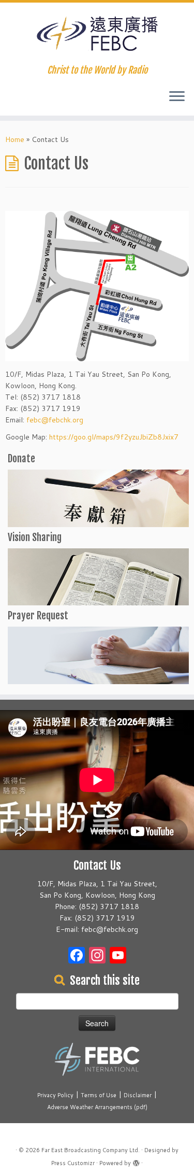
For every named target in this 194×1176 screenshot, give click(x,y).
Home (14, 139)
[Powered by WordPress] (136, 1161)
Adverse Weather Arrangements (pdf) (97, 1107)
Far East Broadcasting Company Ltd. (90, 1150)
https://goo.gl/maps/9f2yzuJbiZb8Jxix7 (113, 437)
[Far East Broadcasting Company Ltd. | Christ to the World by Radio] (97, 34)
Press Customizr (73, 1163)
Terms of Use (98, 1095)
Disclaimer (138, 1095)
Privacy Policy (55, 1095)
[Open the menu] (177, 97)
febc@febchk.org (54, 420)
